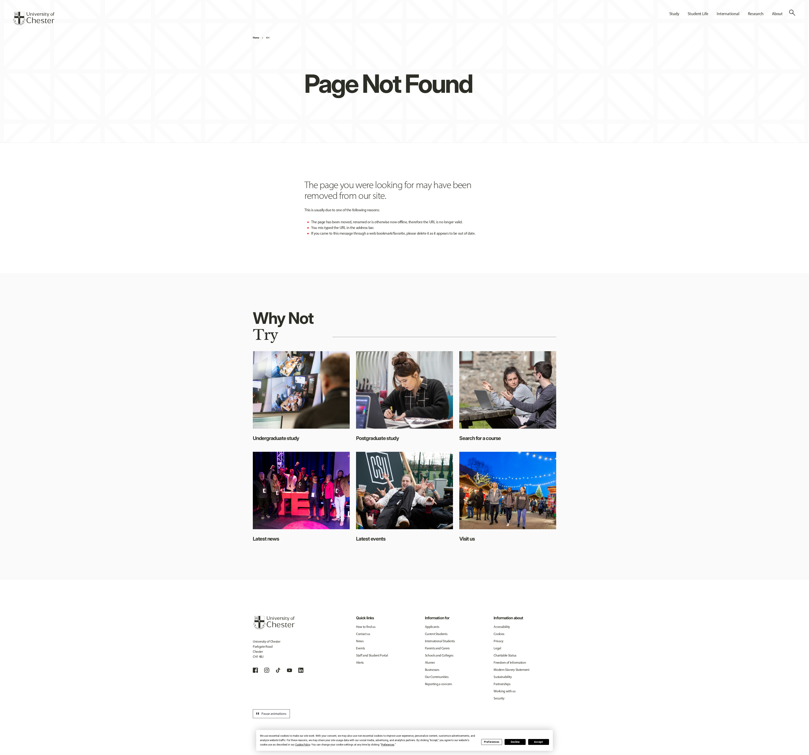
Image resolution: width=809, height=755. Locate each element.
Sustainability (503, 677)
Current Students (436, 634)
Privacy (499, 641)
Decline (515, 741)
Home (256, 37)
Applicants (432, 627)
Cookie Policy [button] (302, 744)
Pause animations (270, 714)
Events (360, 648)
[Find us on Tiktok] (278, 670)
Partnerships (502, 684)
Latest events (370, 539)
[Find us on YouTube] (289, 670)
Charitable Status (505, 655)
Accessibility (502, 627)
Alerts (360, 663)
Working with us (504, 691)
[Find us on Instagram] (266, 670)
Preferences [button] (387, 744)
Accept (538, 741)
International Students (440, 641)
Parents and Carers (437, 648)
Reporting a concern (438, 684)
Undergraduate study (276, 438)
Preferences (491, 741)
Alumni (430, 663)
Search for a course (480, 438)
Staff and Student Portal (372, 655)
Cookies (499, 634)
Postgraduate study (377, 438)
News (360, 641)
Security (499, 698)
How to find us (365, 627)
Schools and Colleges (439, 655)
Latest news (266, 539)
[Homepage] (33, 18)
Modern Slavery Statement (511, 670)
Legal (497, 648)
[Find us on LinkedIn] (300, 670)
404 (267, 37)
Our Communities (437, 677)
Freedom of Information (510, 663)
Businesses (432, 670)
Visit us (467, 539)
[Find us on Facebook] (255, 670)
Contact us (363, 634)
